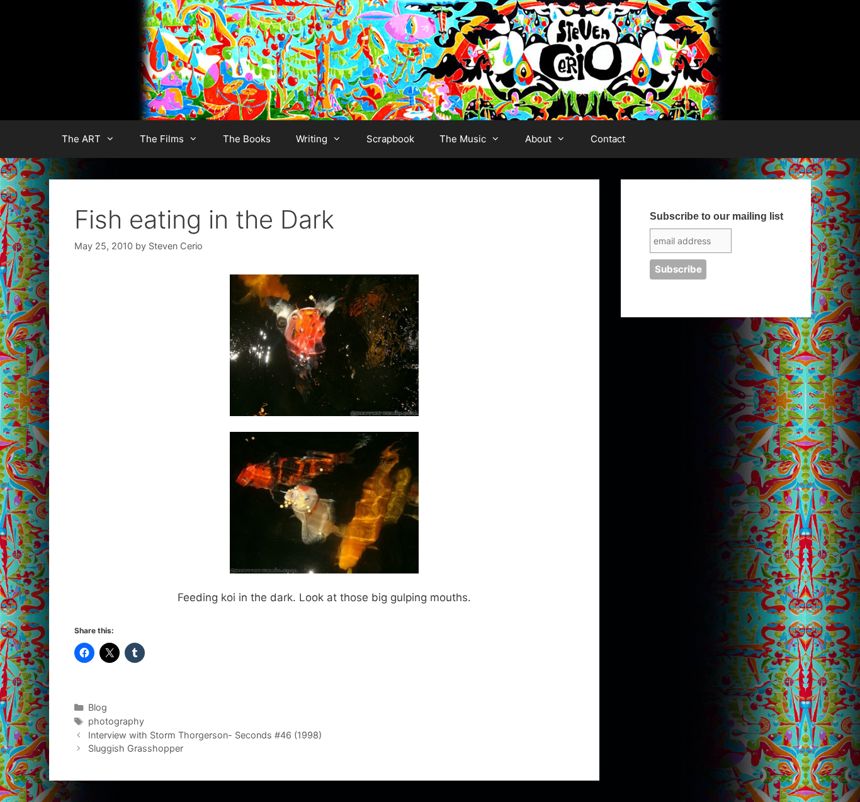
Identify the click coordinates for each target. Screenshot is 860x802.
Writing (311, 139)
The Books (247, 139)
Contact (608, 139)
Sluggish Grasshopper (135, 748)
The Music (462, 139)
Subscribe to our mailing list (716, 216)
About (538, 139)
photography (116, 721)
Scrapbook (390, 139)
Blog (97, 707)
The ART (81, 139)
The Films (162, 139)
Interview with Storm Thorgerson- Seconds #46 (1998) (205, 735)
